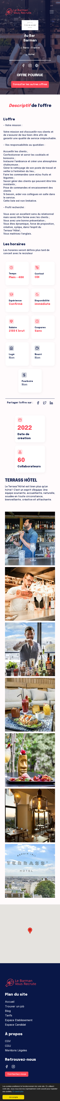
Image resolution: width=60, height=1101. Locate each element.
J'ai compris (13, 1097)
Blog (8, 1011)
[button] (30, 930)
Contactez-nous (17, 1074)
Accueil (9, 1001)
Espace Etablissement (18, 1020)
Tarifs (8, 1015)
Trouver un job (14, 1006)
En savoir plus (17, 1091)
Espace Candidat (15, 1024)
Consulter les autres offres (30, 84)
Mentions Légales (16, 1050)
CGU (8, 1045)
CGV (8, 1041)
